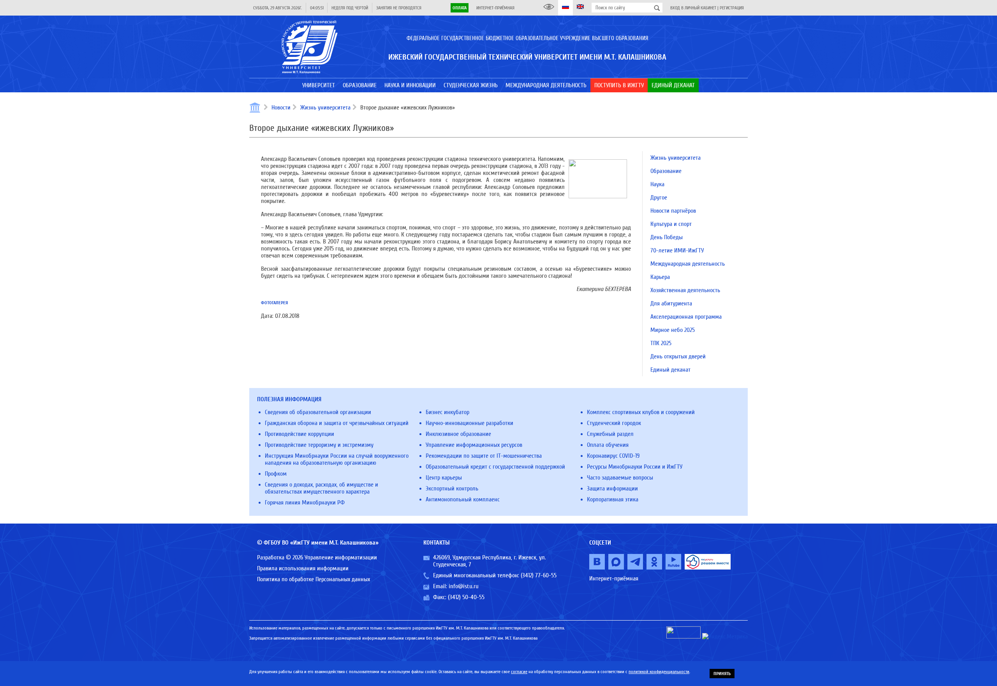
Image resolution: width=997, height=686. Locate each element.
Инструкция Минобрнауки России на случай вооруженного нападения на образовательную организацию (337, 459)
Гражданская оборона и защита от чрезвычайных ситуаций (337, 423)
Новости (281, 107)
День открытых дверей (678, 356)
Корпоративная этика (612, 499)
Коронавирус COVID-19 (613, 455)
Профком (276, 473)
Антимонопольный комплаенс (463, 499)
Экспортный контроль (452, 488)
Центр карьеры (444, 477)
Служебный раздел (610, 433)
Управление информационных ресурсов (474, 444)
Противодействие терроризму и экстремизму (319, 444)
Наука (657, 184)
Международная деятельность (687, 263)
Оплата (460, 8)
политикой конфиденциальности (659, 671)
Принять (722, 673)
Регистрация (732, 8)
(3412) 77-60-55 (539, 575)
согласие (519, 671)
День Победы (666, 237)
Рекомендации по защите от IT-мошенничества (484, 455)
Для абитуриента (671, 303)
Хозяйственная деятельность (685, 290)
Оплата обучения (608, 444)
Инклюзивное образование (458, 433)
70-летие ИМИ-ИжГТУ (677, 250)
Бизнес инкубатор (447, 412)
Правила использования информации (303, 568)
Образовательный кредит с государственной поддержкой (495, 466)
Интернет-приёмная (495, 8)
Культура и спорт (671, 223)
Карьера (660, 276)
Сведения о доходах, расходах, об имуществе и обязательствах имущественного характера (321, 488)
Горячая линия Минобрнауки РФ (305, 502)
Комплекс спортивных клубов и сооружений (641, 412)
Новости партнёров (673, 210)
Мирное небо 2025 (672, 329)
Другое (658, 197)
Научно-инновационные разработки (469, 423)
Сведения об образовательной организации (318, 412)
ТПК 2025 (660, 343)
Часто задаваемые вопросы (620, 477)
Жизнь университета (325, 107)
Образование (666, 171)
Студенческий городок (614, 423)
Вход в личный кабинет (693, 8)
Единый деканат (670, 369)
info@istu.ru (464, 586)
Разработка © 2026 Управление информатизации (317, 557)
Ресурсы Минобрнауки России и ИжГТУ (634, 466)
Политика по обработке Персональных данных (313, 579)
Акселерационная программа (686, 316)
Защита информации (612, 488)
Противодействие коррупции (299, 433)
